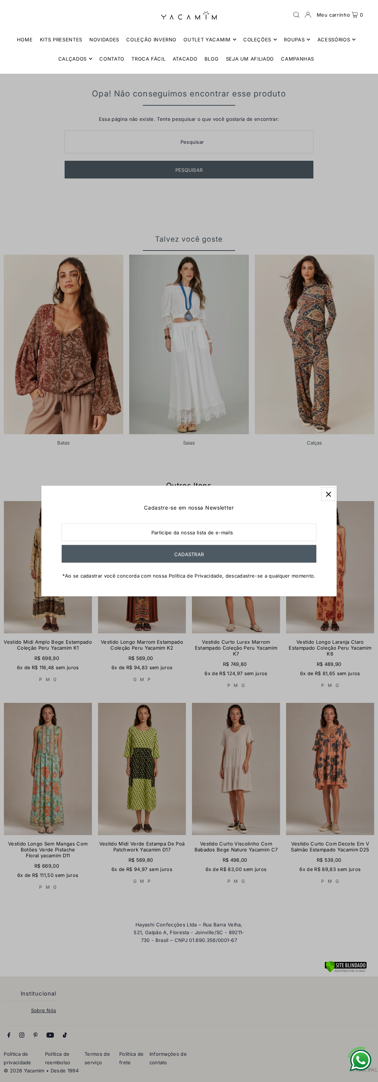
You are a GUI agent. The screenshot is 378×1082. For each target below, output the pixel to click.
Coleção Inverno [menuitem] (151, 39)
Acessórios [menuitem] (333, 39)
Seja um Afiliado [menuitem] (250, 59)
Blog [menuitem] (212, 59)
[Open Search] (296, 15)
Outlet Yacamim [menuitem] (206, 39)
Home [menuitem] (25, 39)
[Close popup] (328, 494)
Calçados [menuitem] (72, 59)
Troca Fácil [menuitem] (148, 59)
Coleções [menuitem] (257, 39)
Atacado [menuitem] (185, 59)
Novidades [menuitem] (104, 39)
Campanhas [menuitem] (297, 59)
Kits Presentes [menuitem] (61, 39)
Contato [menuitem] (111, 59)
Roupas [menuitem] (294, 39)
